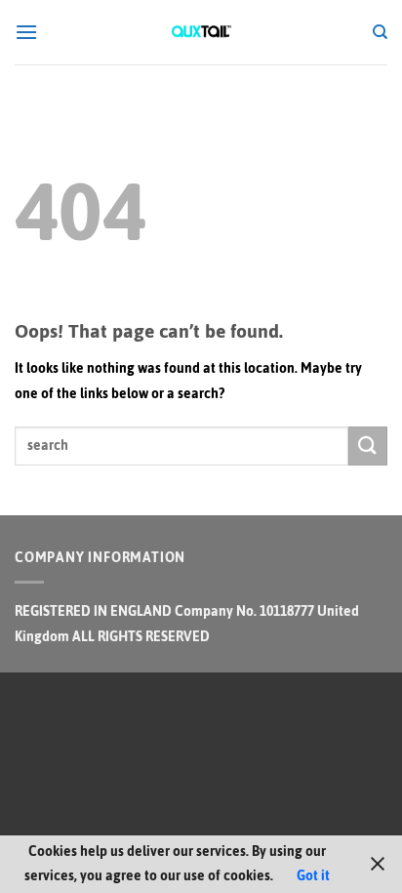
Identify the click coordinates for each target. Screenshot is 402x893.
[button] (26, 32)
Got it (313, 876)
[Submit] (367, 445)
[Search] (380, 32)
